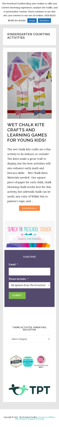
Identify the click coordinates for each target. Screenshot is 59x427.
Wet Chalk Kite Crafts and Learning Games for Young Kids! (27, 132)
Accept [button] (32, 20)
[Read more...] (31, 209)
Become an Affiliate (47, 417)
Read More (44, 20)
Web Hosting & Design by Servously (29, 419)
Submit (17, 295)
